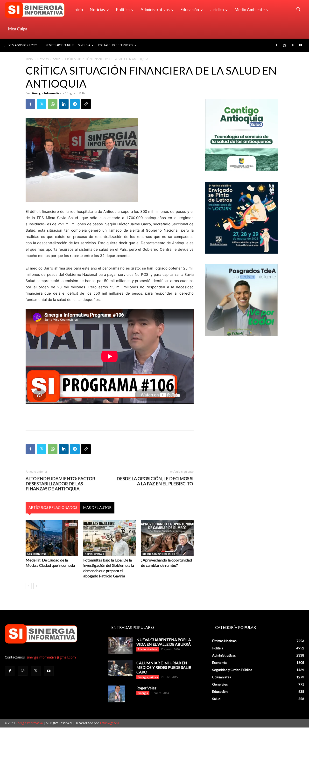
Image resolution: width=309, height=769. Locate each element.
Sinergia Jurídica (148, 677)
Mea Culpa (17, 28)
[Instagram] (284, 45)
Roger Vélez (146, 688)
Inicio (78, 9)
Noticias (97, 9)
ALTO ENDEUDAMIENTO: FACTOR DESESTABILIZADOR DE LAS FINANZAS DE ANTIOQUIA (60, 483)
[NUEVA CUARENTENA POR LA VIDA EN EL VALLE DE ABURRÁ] (120, 645)
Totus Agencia (109, 723)
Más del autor (97, 507)
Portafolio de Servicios (115, 45)
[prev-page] (29, 586)
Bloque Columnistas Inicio (158, 553)
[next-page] (36, 586)
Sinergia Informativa (46, 93)
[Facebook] (276, 45)
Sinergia (84, 45)
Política (123, 9)
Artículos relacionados (52, 507)
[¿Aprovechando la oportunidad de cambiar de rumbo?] (167, 538)
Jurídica (217, 9)
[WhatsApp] (52, 104)
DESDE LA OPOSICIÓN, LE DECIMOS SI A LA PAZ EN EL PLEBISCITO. (155, 481)
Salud (57, 59)
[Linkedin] (64, 104)
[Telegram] (75, 104)
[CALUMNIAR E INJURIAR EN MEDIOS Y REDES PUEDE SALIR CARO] (120, 668)
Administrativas (155, 9)
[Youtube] (300, 45)
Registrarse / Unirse (60, 45)
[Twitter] (292, 45)
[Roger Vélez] (116, 694)
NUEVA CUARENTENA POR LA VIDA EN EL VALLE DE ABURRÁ (163, 641)
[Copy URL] (86, 104)
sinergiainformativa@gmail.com (51, 657)
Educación (190, 9)
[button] (298, 10)
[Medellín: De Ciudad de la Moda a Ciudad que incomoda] (52, 538)
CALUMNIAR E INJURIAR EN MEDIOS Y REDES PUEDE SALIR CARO (163, 667)
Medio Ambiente (250, 9)
